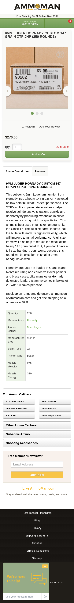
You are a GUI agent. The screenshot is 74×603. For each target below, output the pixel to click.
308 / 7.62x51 (49, 401)
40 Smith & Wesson (16, 408)
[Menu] (7, 23)
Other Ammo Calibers (21, 425)
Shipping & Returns (37, 535)
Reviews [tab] (40, 171)
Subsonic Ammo (18, 434)
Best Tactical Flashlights (37, 512)
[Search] (52, 23)
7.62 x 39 (11, 415)
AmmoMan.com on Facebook (36, 502)
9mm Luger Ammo (52, 415)
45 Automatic (49, 408)
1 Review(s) (29, 126)
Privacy (37, 528)
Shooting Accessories (22, 443)
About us (37, 543)
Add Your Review (49, 126)
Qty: (8, 146)
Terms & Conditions (37, 550)
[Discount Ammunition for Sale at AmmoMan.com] (37, 7)
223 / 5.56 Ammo (15, 401)
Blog (37, 520)
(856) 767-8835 (30, 24)
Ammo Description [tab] (18, 171)
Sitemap (37, 558)
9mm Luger (34, 327)
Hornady (32, 320)
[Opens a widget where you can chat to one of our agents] (26, 581)
